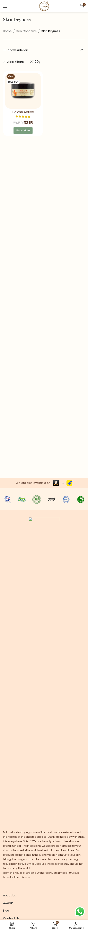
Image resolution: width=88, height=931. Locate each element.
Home (7, 31)
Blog (6, 910)
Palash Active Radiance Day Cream (23, 114)
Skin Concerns (26, 31)
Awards (8, 903)
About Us (9, 895)
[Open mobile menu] (5, 6)
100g (37, 62)
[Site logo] (44, 6)
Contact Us (11, 918)
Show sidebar (18, 50)
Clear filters (15, 62)
